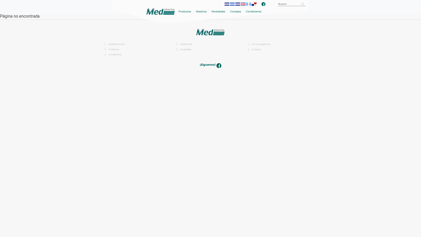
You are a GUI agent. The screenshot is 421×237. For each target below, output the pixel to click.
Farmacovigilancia (261, 44)
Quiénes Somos (116, 44)
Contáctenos (253, 11)
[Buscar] (302, 4)
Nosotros (201, 11)
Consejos (235, 11)
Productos (184, 11)
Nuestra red (186, 44)
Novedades (218, 11)
